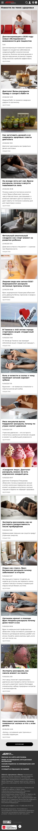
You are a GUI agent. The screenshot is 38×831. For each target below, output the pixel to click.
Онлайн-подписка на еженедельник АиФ (18, 764)
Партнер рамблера (17, 822)
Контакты (5, 766)
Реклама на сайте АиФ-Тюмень (13, 757)
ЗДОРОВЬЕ (6, 61)
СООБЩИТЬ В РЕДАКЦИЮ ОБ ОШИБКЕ (15, 769)
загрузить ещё (19, 744)
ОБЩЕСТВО (6, 151)
